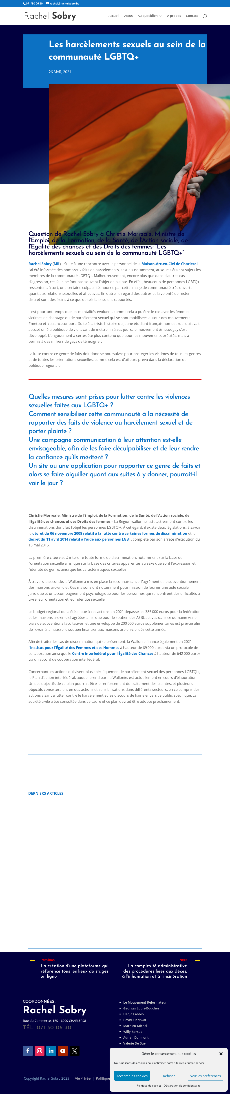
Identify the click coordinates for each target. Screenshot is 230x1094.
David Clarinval (134, 1020)
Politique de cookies (149, 1085)
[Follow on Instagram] (39, 1051)
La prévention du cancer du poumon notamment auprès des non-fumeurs (103, 857)
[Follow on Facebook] (28, 1051)
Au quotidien (148, 16)
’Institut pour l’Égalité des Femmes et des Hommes (74, 647)
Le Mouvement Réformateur (145, 1002)
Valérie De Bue (134, 1043)
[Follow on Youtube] (63, 1051)
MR (57, 263)
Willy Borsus (132, 1031)
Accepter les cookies (132, 1076)
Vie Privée (83, 1078)
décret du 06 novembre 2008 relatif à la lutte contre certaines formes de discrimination (109, 533)
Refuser (169, 1076)
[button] (221, 1053)
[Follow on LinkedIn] (51, 1051)
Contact (192, 16)
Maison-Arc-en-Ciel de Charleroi (170, 263)
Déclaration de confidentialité (182, 1085)
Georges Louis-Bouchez (141, 1008)
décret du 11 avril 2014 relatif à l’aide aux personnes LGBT (80, 539)
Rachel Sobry (40, 263)
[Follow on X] (75, 1051)
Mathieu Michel (135, 1026)
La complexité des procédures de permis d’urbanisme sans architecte (99, 928)
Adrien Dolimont (136, 1037)
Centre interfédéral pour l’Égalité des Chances (112, 653)
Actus (128, 16)
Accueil (113, 16)
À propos (174, 16)
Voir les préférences (205, 1076)
